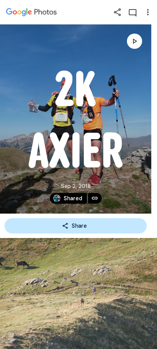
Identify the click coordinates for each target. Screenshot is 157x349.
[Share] (117, 12)
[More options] (147, 12)
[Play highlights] (134, 41)
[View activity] (132, 12)
